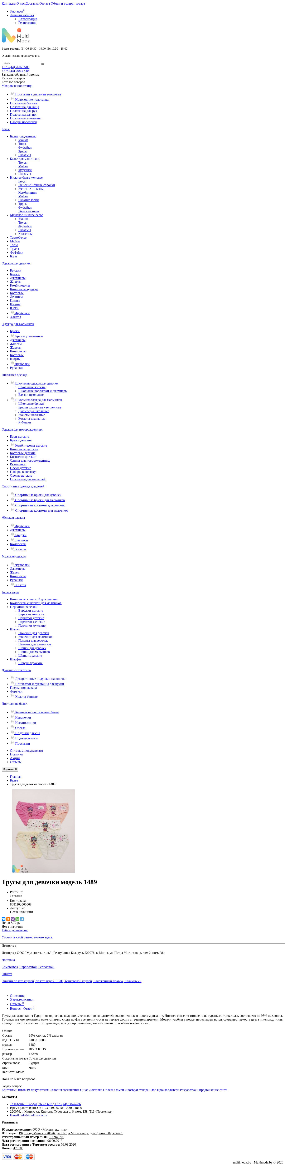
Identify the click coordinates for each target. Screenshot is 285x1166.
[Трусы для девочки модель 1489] (43, 871)
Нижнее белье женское (26, 177)
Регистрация (27, 22)
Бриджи (15, 270)
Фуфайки (25, 147)
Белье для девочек (23, 136)
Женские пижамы (31, 188)
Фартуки (16, 691)
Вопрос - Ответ (22, 1008)
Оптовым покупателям (26, 750)
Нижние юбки (28, 200)
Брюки (15, 274)
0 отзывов (16, 895)
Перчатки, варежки (24, 607)
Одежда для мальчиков (18, 324)
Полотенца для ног (23, 114)
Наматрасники (25, 722)
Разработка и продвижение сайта (203, 1090)
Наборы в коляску (23, 471)
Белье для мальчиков (24, 158)
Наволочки (22, 717)
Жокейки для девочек (33, 633)
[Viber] (13, 919)
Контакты (9, 3)
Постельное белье (14, 703)
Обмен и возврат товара (68, 3)
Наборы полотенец (23, 122)
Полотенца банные (23, 103)
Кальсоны (25, 233)
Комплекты (18, 351)
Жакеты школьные (31, 415)
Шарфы (15, 659)
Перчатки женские (31, 622)
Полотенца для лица (24, 107)
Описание (17, 995)
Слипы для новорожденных (30, 460)
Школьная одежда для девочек (36, 383)
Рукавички (17, 464)
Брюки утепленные (28, 336)
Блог (152, 1090)
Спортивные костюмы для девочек (39, 505)
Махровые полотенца (17, 86)
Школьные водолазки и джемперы (42, 391)
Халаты (15, 317)
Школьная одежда (14, 375)
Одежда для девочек (16, 263)
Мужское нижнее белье (26, 215)
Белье (6, 129)
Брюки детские (21, 440)
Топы (22, 143)
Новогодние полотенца (31, 99)
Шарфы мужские (30, 663)
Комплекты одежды (24, 289)
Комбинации (27, 192)
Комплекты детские (24, 449)
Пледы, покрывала (23, 687)
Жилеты (16, 344)
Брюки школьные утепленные (39, 407)
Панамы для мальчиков (34, 644)
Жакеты (15, 281)
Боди (21, 181)
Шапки (15, 629)
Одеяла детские (21, 475)
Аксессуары (10, 592)
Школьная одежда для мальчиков (38, 400)
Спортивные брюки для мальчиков (39, 500)
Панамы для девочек (33, 640)
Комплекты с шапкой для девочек (34, 599)
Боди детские (19, 436)
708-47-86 (15, 71)
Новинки (16, 754)
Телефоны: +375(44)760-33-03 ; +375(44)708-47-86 (45, 1104)
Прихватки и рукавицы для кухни (39, 684)
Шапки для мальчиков (34, 652)
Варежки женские (31, 614)
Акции (15, 758)
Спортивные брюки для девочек (37, 495)
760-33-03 (15, 67)
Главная (15, 776)
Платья (15, 300)
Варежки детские (30, 610)
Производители (168, 1090)
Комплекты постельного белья (36, 712)
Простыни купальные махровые (37, 94)
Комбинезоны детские (30, 445)
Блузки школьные (31, 394)
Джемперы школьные (33, 411)
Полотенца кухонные (25, 118)
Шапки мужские (30, 655)
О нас (20, 3)
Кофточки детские (23, 456)
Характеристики (22, 999)
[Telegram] (22, 919)
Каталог (13, 82)
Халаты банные (26, 696)
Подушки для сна (27, 733)
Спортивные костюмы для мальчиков (41, 510)
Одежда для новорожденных (22, 429)
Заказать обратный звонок (20, 74)
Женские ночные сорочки (36, 185)
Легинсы (16, 296)
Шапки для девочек (32, 648)
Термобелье (18, 237)
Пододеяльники (26, 738)
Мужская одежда (14, 556)
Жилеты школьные (31, 418)
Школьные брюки (31, 403)
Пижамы (24, 155)
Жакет (14, 572)
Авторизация (27, 19)
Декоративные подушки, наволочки (40, 678)
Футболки (22, 313)
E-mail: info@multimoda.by (28, 1115)
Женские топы (28, 211)
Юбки (14, 308)
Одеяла (19, 728)
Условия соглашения (64, 1090)
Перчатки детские (31, 618)
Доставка (32, 3)
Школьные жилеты (31, 387)
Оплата (44, 3)
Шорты (15, 304)
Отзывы (15, 762)
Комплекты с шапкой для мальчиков (36, 603)
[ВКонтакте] (3, 919)
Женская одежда (13, 517)
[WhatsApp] (17, 919)
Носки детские (20, 468)
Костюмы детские (22, 453)
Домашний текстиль (16, 670)
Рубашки (16, 367)
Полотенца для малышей (27, 479)
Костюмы (17, 293)
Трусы (22, 151)
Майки (23, 140)
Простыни (22, 743)
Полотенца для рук (23, 111)
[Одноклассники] (8, 919)
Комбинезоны (20, 285)
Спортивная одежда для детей (23, 486)
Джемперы (17, 278)
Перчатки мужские (31, 625)
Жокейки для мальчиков (35, 637)
